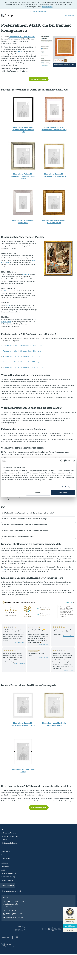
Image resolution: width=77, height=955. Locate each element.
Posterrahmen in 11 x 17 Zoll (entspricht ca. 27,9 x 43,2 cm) (22, 345)
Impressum (5, 867)
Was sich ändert (46, 7)
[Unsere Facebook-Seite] (12, 937)
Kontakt (3, 569)
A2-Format (7, 291)
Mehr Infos (68, 602)
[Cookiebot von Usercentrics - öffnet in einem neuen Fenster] (60, 460)
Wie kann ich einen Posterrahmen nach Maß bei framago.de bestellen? (29, 513)
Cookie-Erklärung (7, 880)
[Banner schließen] (72, 461)
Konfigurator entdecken (37, 79)
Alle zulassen (61, 492)
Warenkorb (69, 15)
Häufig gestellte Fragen (9, 843)
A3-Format (25, 274)
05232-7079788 (12, 910)
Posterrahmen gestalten (37, 807)
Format (8, 305)
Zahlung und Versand (9, 833)
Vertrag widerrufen (8, 885)
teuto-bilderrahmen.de (14, 917)
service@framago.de (14, 914)
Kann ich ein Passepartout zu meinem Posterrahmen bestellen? (26, 530)
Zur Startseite (6, 851)
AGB (3, 870)
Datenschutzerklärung (9, 873)
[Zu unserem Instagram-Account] (17, 937)
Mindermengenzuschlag (10, 836)
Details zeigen (65, 487)
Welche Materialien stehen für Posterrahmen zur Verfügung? (25, 519)
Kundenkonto (6, 858)
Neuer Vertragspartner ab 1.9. (11, 891)
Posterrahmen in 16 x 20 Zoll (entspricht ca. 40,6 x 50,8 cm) (22, 351)
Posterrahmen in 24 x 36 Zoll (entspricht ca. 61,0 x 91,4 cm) (22, 362)
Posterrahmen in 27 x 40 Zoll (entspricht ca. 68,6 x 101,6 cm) (23, 367)
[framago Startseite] (7, 15)
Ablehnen (37, 492)
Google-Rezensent (43, 644)
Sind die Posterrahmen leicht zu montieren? (19, 536)
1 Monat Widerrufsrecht (39, 11)
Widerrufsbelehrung (8, 877)
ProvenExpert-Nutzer (18, 642)
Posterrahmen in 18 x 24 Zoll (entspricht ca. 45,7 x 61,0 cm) (22, 356)
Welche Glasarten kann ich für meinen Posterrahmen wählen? (26, 524)
